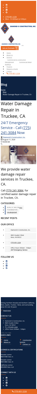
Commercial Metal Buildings (18, 63)
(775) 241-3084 (16, 130)
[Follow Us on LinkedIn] (6, 10)
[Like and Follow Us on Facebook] (6, 5)
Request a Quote (12, 69)
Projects (9, 67)
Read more (7, 311)
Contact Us (26, 344)
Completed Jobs (12, 210)
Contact (9, 71)
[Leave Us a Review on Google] (6, 12)
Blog (4, 92)
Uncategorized (12, 212)
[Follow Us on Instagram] (6, 7)
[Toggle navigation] (23, 45)
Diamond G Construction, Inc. (14, 137)
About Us (10, 55)
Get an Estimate (8, 48)
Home (9, 53)
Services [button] (9, 57)
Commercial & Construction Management (15, 61)
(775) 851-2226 (11, 17)
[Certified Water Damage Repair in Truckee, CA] (18, 163)
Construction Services (26, 341)
